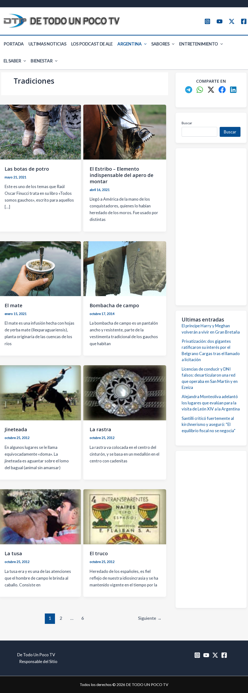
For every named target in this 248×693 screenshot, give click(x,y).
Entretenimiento (198, 43)
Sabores (160, 43)
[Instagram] (207, 21)
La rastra (100, 429)
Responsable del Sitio (38, 661)
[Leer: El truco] (124, 516)
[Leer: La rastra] (124, 392)
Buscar (187, 123)
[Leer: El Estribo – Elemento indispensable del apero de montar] (124, 131)
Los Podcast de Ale (92, 43)
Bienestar (42, 60)
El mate (13, 305)
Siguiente (150, 618)
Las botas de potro (27, 169)
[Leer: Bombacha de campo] (124, 268)
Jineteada (16, 429)
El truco (99, 553)
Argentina (129, 43)
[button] (144, 44)
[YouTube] (220, 21)
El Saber (12, 60)
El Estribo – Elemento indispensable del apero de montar (121, 175)
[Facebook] (244, 21)
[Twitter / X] (232, 21)
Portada (14, 43)
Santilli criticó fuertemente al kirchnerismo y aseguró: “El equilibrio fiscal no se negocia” (208, 424)
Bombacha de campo (114, 305)
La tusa (13, 553)
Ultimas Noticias (47, 43)
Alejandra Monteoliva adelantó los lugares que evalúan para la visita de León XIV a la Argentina (211, 402)
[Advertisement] (211, 226)
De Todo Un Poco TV (36, 654)
